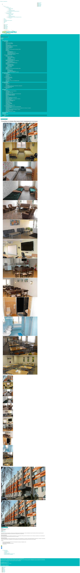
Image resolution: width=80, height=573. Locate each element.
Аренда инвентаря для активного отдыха (13, 98)
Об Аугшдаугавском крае (10, 13)
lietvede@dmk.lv (3, 531)
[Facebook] (24, 546)
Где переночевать (6, 72)
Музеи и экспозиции (9, 43)
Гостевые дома (6, 551)
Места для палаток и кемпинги (8, 554)
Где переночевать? (3, 118)
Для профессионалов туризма (8, 20)
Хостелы (7, 118)
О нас (4, 6)
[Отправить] (24, 548)
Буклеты (5, 19)
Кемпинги (7, 81)
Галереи (4, 114)
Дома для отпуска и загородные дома (12, 80)
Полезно (4, 89)
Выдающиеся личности (12, 10)
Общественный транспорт (10, 95)
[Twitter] (24, 547)
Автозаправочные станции (10, 111)
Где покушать (5, 82)
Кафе (6, 88)
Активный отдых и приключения (11, 62)
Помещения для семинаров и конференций (13, 106)
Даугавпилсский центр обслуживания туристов (13, 11)
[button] (5, 6)
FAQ (4, 18)
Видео (5, 115)
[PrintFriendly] (24, 545)
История (10, 9)
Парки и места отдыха (11, 57)
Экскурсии (5, 21)
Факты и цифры (11, 8)
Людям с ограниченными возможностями (13, 49)
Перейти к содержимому (3, 1)
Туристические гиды (9, 92)
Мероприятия (5, 112)
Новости (4, 113)
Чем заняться (5, 40)
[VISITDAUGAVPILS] (9, 33)
